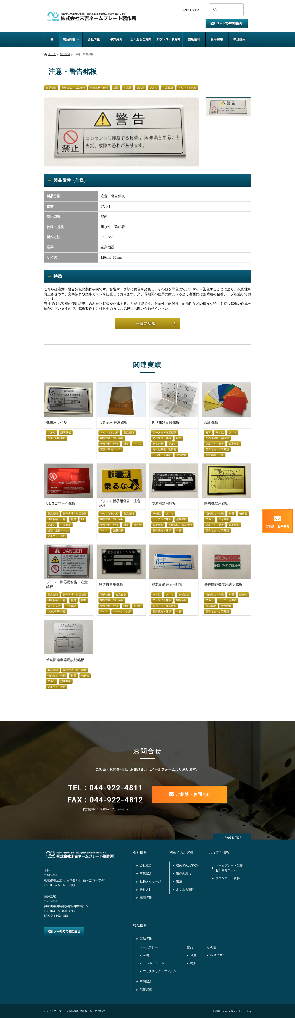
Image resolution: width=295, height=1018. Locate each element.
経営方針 (146, 889)
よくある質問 (185, 889)
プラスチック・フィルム (159, 971)
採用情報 (146, 897)
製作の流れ (183, 873)
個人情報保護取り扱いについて (87, 1011)
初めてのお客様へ (188, 865)
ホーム (52, 54)
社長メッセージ (150, 881)
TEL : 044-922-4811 (105, 787)
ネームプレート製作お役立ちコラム (229, 868)
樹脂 (193, 963)
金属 (146, 955)
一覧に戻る (145, 323)
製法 (179, 881)
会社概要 (146, 865)
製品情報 (146, 938)
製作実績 (65, 54)
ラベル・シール (153, 963)
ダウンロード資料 (228, 878)
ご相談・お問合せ (193, 794)
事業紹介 (146, 873)
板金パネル (217, 955)
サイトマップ (54, 1011)
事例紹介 (146, 981)
